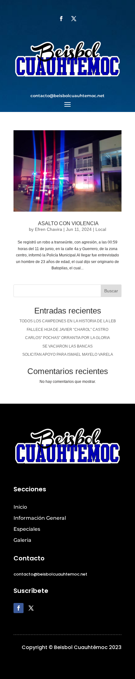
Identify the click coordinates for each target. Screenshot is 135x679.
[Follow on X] (74, 19)
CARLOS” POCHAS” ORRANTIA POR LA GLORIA (67, 338)
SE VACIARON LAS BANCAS (67, 346)
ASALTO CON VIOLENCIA (68, 223)
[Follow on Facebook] (61, 19)
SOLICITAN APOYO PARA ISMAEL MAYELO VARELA (67, 354)
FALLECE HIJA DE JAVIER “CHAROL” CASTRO (67, 329)
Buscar (111, 290)
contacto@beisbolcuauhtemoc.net (67, 95)
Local (100, 229)
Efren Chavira (48, 229)
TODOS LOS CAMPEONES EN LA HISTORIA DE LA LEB (67, 321)
